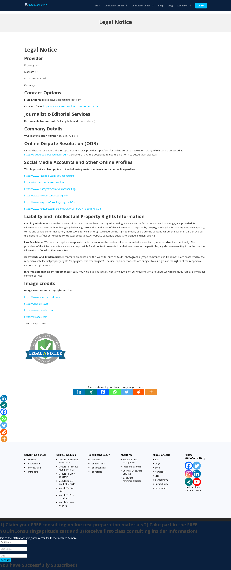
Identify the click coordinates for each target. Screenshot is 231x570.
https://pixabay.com (35, 316)
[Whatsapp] (115, 392)
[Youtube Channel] (197, 482)
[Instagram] (189, 474)
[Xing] (91, 392)
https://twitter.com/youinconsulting (44, 182)
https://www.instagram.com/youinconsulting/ (50, 189)
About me (182, 5)
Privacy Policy (161, 484)
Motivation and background (130, 461)
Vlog (170, 5)
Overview (31, 459)
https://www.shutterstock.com (42, 297)
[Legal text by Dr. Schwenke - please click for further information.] (45, 369)
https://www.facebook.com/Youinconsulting (49, 175)
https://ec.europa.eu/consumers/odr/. (46, 154)
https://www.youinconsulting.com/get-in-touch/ (70, 106)
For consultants (34, 467)
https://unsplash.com (36, 303)
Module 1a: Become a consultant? (68, 461)
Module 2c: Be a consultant (66, 497)
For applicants (33, 463)
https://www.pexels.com (38, 310)
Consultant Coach (141, 5)
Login (201, 5)
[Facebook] (103, 392)
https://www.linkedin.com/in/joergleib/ (46, 195)
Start (97, 5)
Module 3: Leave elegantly (66, 504)
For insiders (32, 471)
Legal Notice (161, 488)
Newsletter (160, 471)
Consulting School (114, 5)
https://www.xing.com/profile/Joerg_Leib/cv (49, 202)
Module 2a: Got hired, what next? (67, 482)
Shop (161, 5)
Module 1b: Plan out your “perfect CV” (68, 468)
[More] (151, 392)
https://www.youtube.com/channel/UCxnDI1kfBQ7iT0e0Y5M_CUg (62, 208)
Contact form (161, 479)
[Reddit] (138, 392)
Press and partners (132, 466)
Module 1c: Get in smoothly (67, 475)
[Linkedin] (79, 392)
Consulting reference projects (132, 479)
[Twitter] (127, 392)
